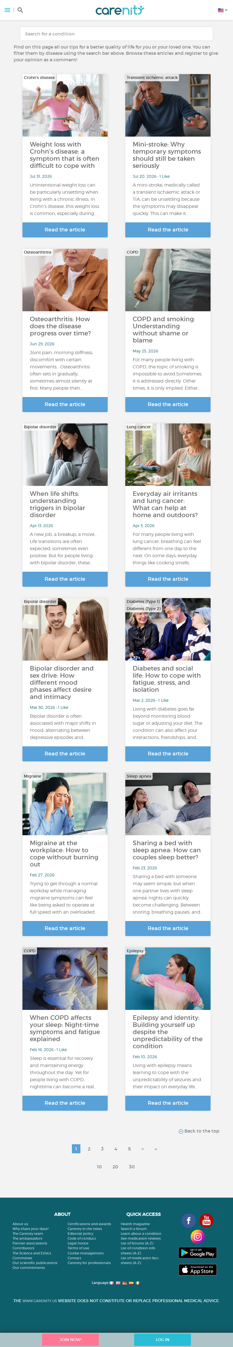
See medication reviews (141, 1238)
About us (20, 1224)
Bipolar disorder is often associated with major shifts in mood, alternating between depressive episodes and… (63, 726)
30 (132, 1167)
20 (115, 1167)
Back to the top (201, 1131)
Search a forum (134, 1229)
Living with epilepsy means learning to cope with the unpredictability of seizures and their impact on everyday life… (167, 1076)
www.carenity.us (39, 1301)
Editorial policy (80, 1233)
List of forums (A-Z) (137, 1243)
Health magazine (135, 1224)
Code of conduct (82, 1238)
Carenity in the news (85, 1229)
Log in (162, 1339)
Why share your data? (31, 1229)
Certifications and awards (89, 1224)
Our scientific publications (35, 1263)
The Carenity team (28, 1233)
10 (99, 1167)
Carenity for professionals (89, 1263)
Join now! (71, 1339)
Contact (74, 1258)
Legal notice (78, 1243)
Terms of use (78, 1248)
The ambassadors (27, 1238)
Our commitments (29, 1267)
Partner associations (30, 1243)
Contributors (23, 1248)
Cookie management (86, 1253)
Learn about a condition (141, 1233)
